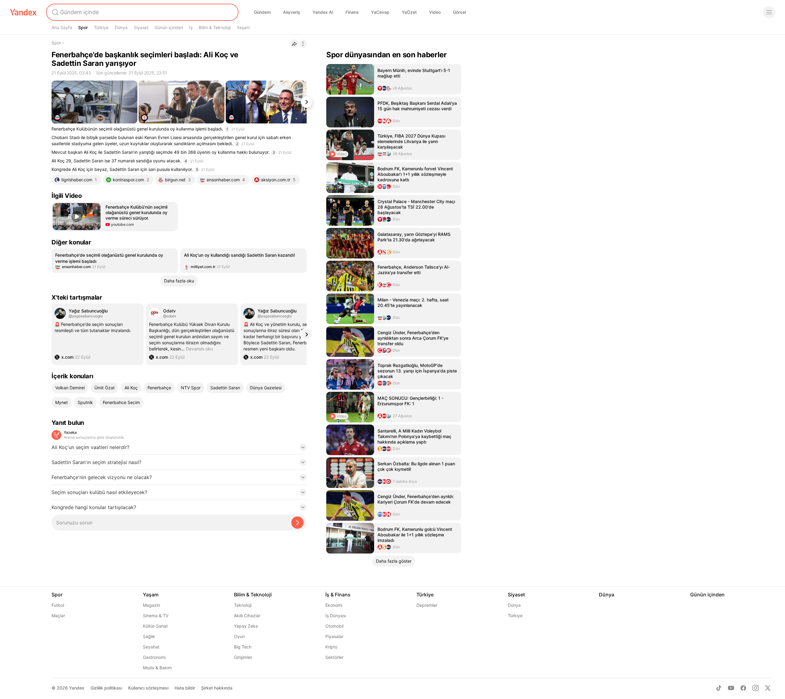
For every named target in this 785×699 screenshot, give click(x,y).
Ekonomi (333, 605)
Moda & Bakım (157, 667)
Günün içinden (169, 27)
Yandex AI (322, 12)
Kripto (331, 646)
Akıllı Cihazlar (247, 615)
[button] (115, 216)
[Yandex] (23, 12)
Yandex (76, 687)
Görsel (459, 12)
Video (435, 12)
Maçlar (58, 615)
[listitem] (115, 260)
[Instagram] (755, 688)
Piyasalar (334, 636)
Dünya (121, 27)
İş (191, 27)
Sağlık (149, 636)
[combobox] (142, 12)
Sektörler (334, 657)
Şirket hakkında (216, 687)
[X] (768, 688)
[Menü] (769, 12)
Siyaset (141, 27)
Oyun (239, 636)
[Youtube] (731, 688)
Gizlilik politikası (106, 687)
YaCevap (380, 12)
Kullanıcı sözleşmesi (148, 687)
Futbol (58, 605)
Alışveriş (291, 12)
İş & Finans (337, 594)
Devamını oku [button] (199, 348)
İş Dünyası (335, 615)
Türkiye (101, 27)
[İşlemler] (303, 44)
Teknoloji (242, 605)
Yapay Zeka (246, 626)
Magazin (151, 605)
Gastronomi (154, 657)
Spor (83, 27)
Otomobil (334, 626)
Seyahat (151, 646)
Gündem (262, 12)
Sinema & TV (155, 615)
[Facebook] (743, 688)
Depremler (426, 605)
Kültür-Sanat (155, 626)
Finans (352, 12)
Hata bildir (184, 687)
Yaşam (243, 27)
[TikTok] (719, 688)
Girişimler (243, 657)
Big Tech (242, 646)
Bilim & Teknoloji (215, 27)
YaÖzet (409, 12)
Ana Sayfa (62, 27)
